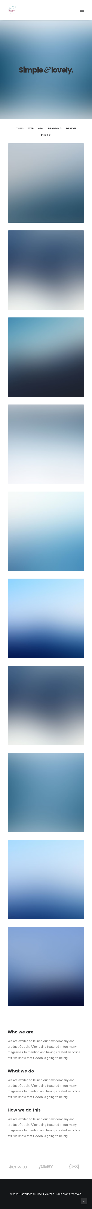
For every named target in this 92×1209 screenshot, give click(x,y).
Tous (20, 128)
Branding (55, 128)
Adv (41, 128)
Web (31, 128)
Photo (46, 135)
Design (71, 128)
